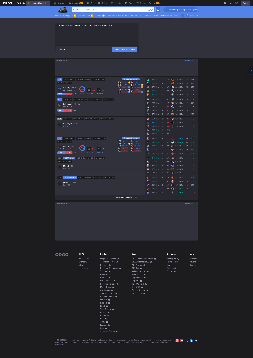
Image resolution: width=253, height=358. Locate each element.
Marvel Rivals (105, 287)
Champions (69, 15)
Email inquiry (172, 268)
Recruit (193, 265)
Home (58, 15)
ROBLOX (103, 278)
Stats (156, 15)
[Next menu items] (183, 15)
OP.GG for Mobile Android (142, 259)
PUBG (102, 274)
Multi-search (166, 15)
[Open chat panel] (251, 71)
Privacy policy (173, 259)
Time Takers (105, 309)
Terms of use (172, 262)
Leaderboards (131, 15)
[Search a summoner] (150, 9)
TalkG (102, 322)
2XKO (102, 306)
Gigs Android (137, 278)
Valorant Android (139, 271)
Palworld (104, 265)
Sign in (245, 3)
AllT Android (137, 265)
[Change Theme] (230, 3)
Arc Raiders (105, 290)
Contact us (171, 271)
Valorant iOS (137, 274)
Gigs (102, 328)
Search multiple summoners (124, 49)
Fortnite (103, 300)
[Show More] (224, 3)
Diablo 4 (103, 303)
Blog (81, 265)
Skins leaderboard (115, 15)
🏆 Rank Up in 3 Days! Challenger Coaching (181, 10)
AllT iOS (135, 268)
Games (103, 315)
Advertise (194, 262)
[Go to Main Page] (7, 3)
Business (193, 259)
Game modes (85, 15)
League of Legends (39, 3)
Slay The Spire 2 (107, 293)
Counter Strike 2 (107, 297)
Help (168, 265)
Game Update (180, 15)
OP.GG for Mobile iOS (140, 262)
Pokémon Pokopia (107, 284)
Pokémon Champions (109, 268)
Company (83, 262)
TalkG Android (138, 284)
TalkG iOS (136, 287)
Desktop (103, 312)
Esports (103, 325)
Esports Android (138, 290)
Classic (100, 15)
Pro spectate (145, 15)
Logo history (84, 268)
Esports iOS (137, 293)
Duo (102, 319)
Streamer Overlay (107, 331)
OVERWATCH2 (106, 281)
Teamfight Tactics (107, 262)
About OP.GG (84, 259)
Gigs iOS (135, 281)
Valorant (103, 271)
